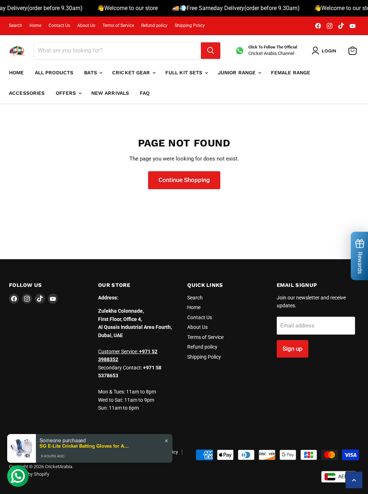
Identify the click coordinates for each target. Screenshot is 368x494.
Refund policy (154, 25)
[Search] (210, 50)
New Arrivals (110, 93)
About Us (86, 25)
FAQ (145, 93)
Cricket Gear (132, 72)
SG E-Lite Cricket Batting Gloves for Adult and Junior (84, 446)
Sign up (292, 348)
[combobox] (338, 477)
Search (15, 25)
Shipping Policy (190, 25)
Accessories (27, 93)
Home (35, 25)
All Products (54, 72)
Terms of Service (118, 25)
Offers (67, 93)
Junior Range (237, 72)
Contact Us (59, 25)
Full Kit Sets (184, 72)
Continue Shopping (184, 179)
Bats (91, 72)
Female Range (290, 72)
